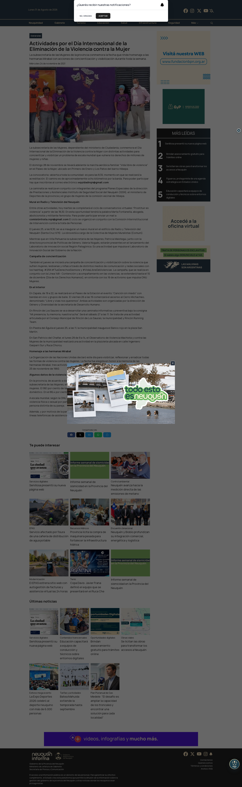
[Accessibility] (234, 764)
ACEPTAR (103, 16)
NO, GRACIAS (86, 16)
